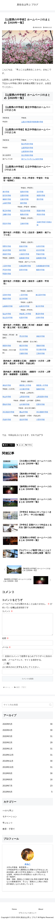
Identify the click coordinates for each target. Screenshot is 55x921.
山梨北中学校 (24, 306)
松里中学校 (23, 317)
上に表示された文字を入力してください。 (21, 667)
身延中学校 (40, 336)
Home (14, 909)
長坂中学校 (23, 246)
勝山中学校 (23, 412)
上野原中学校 (24, 397)
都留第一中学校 (42, 385)
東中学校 (6, 192)
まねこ (27, 864)
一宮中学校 (23, 295)
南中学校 (23, 203)
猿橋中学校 (40, 389)
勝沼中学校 (40, 314)
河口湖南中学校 (42, 412)
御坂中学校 (7, 299)
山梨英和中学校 (27, 151)
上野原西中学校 (42, 397)
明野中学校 (7, 246)
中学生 (29, 445)
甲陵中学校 (40, 254)
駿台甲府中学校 (27, 144)
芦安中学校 (7, 270)
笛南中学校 (24, 192)
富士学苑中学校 (27, 155)
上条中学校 (7, 203)
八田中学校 (7, 266)
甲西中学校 (7, 274)
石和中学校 (7, 295)
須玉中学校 (7, 250)
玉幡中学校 (7, 214)
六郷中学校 (23, 353)
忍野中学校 (40, 404)
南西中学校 (41, 195)
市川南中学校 (41, 349)
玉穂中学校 (24, 223)
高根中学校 (7, 254)
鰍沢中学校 (23, 346)
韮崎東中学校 (24, 258)
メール (6, 647)
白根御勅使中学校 (43, 266)
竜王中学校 (7, 211)
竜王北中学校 (25, 211)
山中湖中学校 (24, 404)
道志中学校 (23, 419)
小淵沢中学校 (24, 254)
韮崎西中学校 (41, 258)
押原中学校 (41, 214)
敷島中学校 (24, 214)
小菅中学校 (40, 419)
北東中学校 (24, 199)
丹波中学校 (7, 419)
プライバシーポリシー (27, 913)
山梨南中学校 (8, 306)
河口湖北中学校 (8, 412)
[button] (50, 704)
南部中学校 (7, 346)
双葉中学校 (41, 211)
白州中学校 (40, 246)
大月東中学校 (24, 389)
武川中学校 (40, 250)
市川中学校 (23, 349)
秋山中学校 (7, 397)
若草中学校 (23, 270)
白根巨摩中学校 (25, 266)
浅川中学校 (23, 299)
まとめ (21, 445)
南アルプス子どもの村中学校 (32, 159)
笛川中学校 (40, 306)
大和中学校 (40, 317)
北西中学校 (24, 195)
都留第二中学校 (25, 385)
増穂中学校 (40, 346)
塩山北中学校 (8, 317)
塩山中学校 (7, 314)
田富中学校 (7, 223)
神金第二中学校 (25, 314)
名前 (5, 638)
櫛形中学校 (40, 270)
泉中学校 (22, 250)
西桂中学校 (7, 404)
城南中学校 (7, 199)
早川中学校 (23, 336)
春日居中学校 (41, 295)
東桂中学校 (7, 385)
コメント (7, 611)
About (40, 909)
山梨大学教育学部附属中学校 (32, 122)
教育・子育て (9, 445)
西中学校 (40, 199)
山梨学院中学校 (27, 148)
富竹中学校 (7, 195)
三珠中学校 (40, 353)
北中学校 (40, 192)
